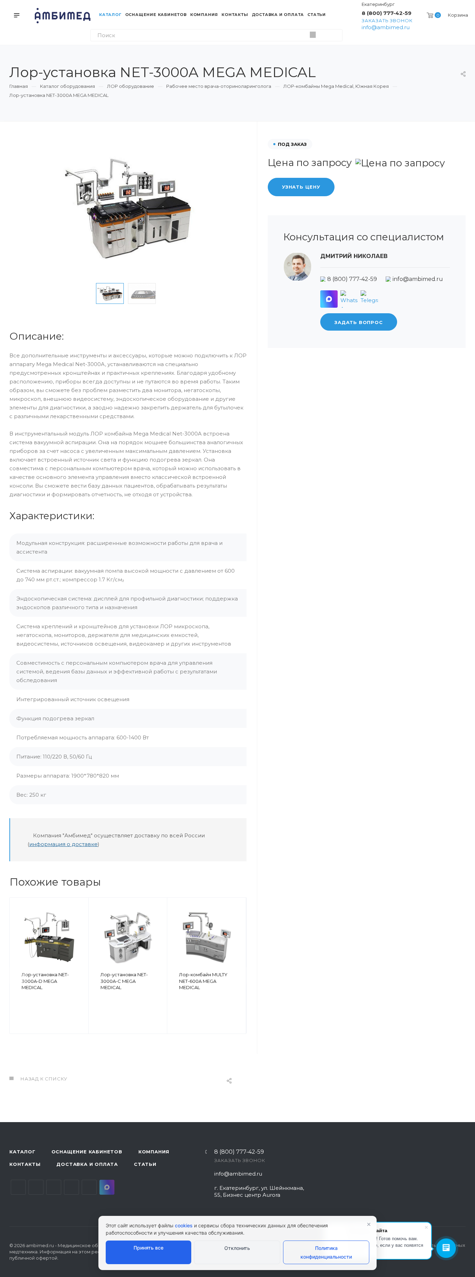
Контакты (24, 1164)
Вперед (238, 975)
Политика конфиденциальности (326, 1252)
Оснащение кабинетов (86, 1151)
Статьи (145, 1164)
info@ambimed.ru (386, 27)
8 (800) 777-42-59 (386, 13)
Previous (85, 293)
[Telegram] (369, 299)
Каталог (22, 1151)
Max (106, 1187)
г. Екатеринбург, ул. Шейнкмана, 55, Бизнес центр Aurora (259, 1191)
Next (171, 293)
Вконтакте (18, 1187)
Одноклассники (71, 1187)
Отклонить (237, 1248)
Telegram (36, 1187)
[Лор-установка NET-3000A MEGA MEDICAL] (128, 208)
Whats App (89, 1187)
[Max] (329, 299)
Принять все (148, 1248)
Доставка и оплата (87, 1164)
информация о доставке (63, 844)
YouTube (53, 1187)
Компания (153, 1151)
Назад (18, 975)
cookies (184, 1225)
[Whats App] (349, 299)
